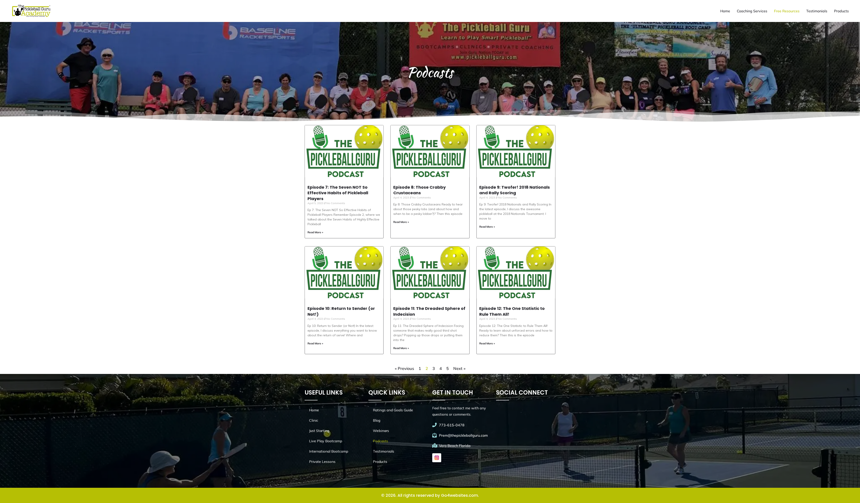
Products (841, 11)
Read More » (315, 232)
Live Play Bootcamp (325, 441)
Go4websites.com (459, 495)
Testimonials (816, 11)
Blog (376, 420)
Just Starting (319, 430)
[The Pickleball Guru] (31, 11)
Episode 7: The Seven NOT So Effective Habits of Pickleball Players (337, 192)
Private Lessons (322, 461)
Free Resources (787, 11)
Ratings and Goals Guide (393, 410)
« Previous (404, 368)
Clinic (313, 420)
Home (725, 11)
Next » (459, 368)
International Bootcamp (328, 451)
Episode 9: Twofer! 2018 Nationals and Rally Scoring (514, 190)
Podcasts (380, 441)
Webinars (381, 430)
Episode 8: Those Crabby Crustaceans (419, 190)
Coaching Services (752, 11)
